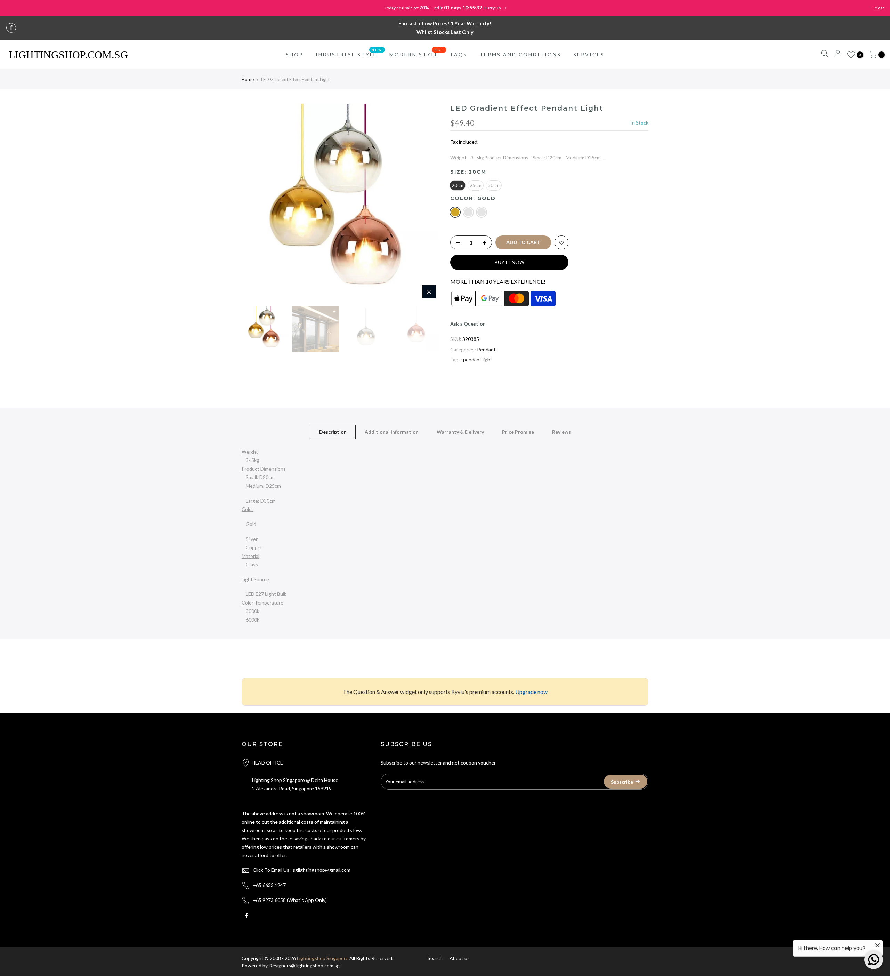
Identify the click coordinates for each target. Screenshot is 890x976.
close (880, 7)
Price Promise (518, 432)
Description (333, 432)
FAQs (459, 54)
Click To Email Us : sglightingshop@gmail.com (301, 870)
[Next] (427, 203)
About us (460, 958)
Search (435, 958)
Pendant (486, 349)
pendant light (477, 359)
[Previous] (254, 203)
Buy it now (509, 262)
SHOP (295, 54)
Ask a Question (468, 324)
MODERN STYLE (416, 53)
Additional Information (392, 432)
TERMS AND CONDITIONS (520, 54)
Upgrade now (531, 691)
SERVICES (589, 54)
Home (248, 79)
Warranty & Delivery (460, 432)
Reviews (561, 432)
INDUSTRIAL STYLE (349, 53)
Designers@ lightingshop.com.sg (304, 965)
